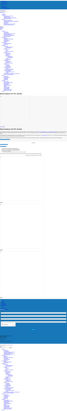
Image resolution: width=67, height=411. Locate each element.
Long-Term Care (8, 55)
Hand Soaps (6, 31)
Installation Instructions (7, 85)
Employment (6, 78)
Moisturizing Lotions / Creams (8, 24)
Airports (7, 68)
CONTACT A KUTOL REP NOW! (5, 139)
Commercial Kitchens (9, 62)
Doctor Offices (8, 53)
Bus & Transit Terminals (9, 69)
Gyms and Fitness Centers (10, 71)
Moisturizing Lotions (7, 36)
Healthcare (5, 52)
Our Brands (6, 76)
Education (5, 48)
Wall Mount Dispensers (7, 18)
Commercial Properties (9, 365)
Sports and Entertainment (8, 388)
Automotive (8, 64)
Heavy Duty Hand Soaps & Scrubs (9, 33)
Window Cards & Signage (8, 89)
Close (1, 346)
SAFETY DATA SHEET (4, 144)
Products (3, 19)
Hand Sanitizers (6, 22)
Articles (5, 404)
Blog (2, 307)
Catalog (3, 302)
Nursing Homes (10, 56)
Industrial (5, 63)
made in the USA (44, 135)
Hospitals (7, 373)
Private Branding (4, 305)
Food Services (6, 60)
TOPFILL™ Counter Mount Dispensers (10, 17)
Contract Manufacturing (7, 43)
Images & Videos (6, 86)
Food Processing (8, 61)
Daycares (7, 49)
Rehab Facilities (8, 59)
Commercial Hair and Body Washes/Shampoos (11, 21)
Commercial (6, 364)
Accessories (4, 14)
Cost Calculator (6, 81)
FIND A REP (2, 27)
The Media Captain (7, 345)
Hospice (7, 58)
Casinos (7, 72)
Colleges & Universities (9, 51)
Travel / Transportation (7, 67)
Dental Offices (8, 372)
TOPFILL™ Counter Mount (8, 357)
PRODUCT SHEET (3, 146)
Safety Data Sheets (7, 87)
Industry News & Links (7, 90)
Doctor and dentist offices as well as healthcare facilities (47, 131)
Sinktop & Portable (7, 16)
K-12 (7, 50)
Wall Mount (6, 356)
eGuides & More (6, 88)
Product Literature (7, 83)
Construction (8, 65)
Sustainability (6, 396)
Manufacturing (8, 66)
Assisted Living (10, 57)
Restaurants (7, 380)
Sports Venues (8, 70)
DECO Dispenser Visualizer (8, 82)
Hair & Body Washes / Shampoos (9, 35)
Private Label (6, 44)
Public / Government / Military (8, 74)
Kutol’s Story (6, 79)
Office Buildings (8, 47)
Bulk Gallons (6, 39)
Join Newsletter (2, 309)
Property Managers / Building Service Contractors (11, 73)
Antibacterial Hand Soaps (8, 20)
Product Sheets (6, 84)
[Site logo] (1, 10)
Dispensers (3, 304)
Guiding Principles (7, 77)
